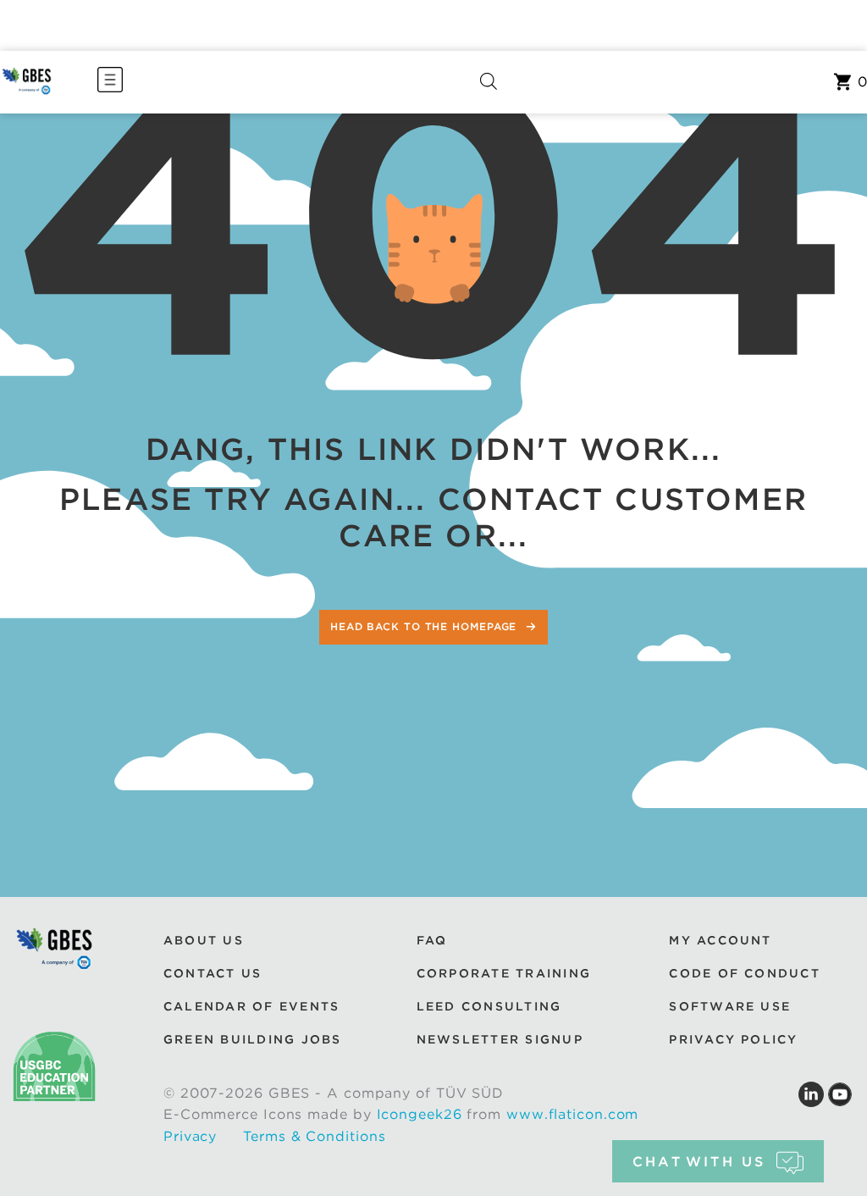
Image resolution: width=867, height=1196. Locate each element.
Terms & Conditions (314, 1136)
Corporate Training (504, 973)
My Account (720, 940)
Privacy (190, 1136)
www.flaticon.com (572, 1114)
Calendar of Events (251, 1006)
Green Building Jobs (252, 1039)
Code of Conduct (744, 973)
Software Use (730, 1006)
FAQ (432, 940)
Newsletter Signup (500, 1039)
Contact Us (212, 973)
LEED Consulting (489, 1006)
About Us (203, 940)
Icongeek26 (419, 1114)
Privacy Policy (733, 1039)
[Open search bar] (488, 81)
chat (698, 1162)
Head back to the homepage (425, 626)
